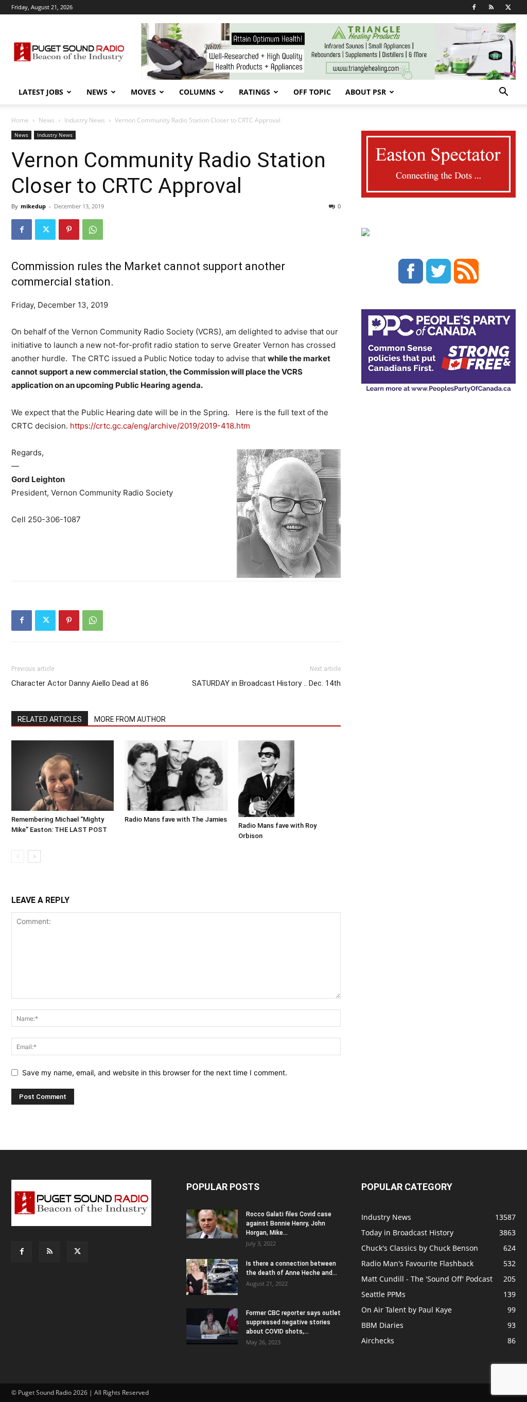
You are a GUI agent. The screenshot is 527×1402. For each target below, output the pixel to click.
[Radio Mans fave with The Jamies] (176, 775)
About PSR (365, 92)
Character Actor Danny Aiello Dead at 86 (80, 683)
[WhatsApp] (92, 229)
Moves (143, 92)
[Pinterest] (69, 229)
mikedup (33, 206)
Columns (197, 92)
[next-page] (34, 856)
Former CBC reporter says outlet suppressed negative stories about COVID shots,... (293, 1322)
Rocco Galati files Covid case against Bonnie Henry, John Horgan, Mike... (288, 1223)
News (97, 92)
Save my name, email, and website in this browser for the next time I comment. (154, 1072)
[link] (48, 305)
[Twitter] (508, 7)
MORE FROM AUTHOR (130, 719)
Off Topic (312, 92)
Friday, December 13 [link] (48, 305)
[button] (503, 93)
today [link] (205, 358)
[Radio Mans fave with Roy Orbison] (289, 779)
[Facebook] (474, 7)
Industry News (84, 120)
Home (20, 120)
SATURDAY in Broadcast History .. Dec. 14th (266, 683)
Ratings (254, 92)
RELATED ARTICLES (49, 719)
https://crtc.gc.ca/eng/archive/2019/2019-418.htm (160, 426)
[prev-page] (17, 856)
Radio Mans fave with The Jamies (176, 819)
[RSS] (491, 7)
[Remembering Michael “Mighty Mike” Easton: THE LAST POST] (62, 775)
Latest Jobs (41, 92)
